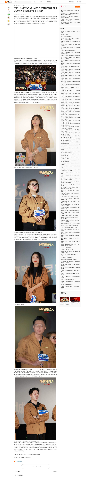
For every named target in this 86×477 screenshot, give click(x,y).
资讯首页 (16, 5)
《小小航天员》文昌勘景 (66, 247)
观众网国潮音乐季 (64, 34)
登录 (78, 1)
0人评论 (19, 471)
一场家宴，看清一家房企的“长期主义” (68, 279)
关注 (77, 6)
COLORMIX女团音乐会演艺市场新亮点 (68, 50)
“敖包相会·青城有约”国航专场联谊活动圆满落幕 (70, 223)
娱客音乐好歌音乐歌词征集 (66, 36)
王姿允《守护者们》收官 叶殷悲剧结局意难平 (70, 210)
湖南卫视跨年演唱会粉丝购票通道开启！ (69, 259)
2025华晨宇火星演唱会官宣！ (67, 257)
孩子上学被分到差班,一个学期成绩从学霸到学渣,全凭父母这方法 (26, 441)
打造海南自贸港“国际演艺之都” (67, 249)
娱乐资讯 (49, 1)
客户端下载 (71, 1)
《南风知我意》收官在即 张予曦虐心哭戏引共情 (70, 55)
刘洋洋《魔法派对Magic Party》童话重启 (69, 227)
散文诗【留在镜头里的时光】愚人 (67, 284)
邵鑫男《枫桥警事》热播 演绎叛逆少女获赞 (69, 215)
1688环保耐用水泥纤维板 (19, 304)
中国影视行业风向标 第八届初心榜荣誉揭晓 (69, 196)
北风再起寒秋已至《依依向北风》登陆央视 (69, 225)
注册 (80, 1)
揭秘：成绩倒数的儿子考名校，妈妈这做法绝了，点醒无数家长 (26, 167)
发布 (41, 1)
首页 (34, 1)
